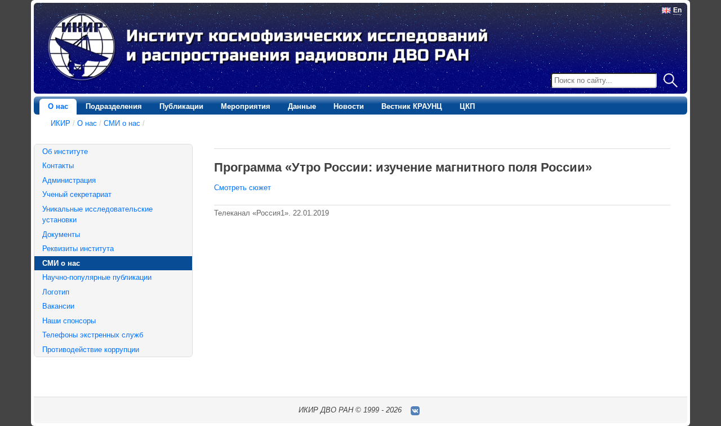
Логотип (55, 292)
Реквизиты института (78, 248)
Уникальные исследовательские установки (97, 215)
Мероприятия (245, 106)
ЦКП (467, 106)
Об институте (65, 151)
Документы (61, 234)
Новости (348, 106)
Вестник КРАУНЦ (411, 106)
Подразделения (114, 106)
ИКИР (60, 123)
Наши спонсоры (69, 321)
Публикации (181, 106)
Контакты (58, 165)
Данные (302, 106)
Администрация (69, 180)
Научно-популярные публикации (97, 277)
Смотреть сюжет (242, 187)
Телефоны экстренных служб (92, 335)
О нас (58, 106)
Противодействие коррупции (90, 349)
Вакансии (58, 306)
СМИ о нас (122, 123)
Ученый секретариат (77, 194)
